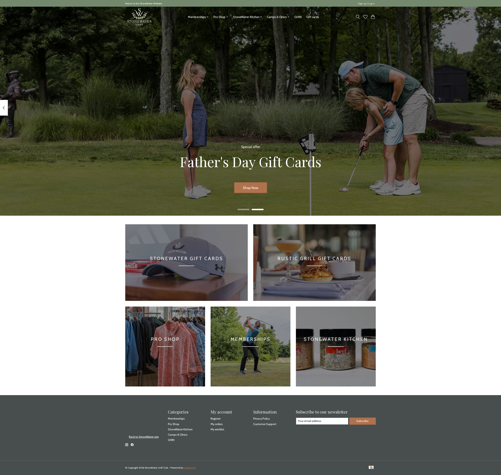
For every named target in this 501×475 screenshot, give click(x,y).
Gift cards (312, 17)
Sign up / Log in (366, 3)
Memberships (250, 339)
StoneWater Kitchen (336, 339)
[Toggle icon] (358, 16)
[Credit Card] (371, 468)
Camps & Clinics (177, 434)
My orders (217, 424)
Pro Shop (165, 339)
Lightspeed (190, 467)
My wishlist (217, 429)
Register (216, 418)
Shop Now (250, 188)
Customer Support (264, 424)
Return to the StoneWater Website (143, 3)
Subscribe (362, 421)
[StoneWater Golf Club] (139, 17)
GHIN (298, 17)
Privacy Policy (261, 418)
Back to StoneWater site (144, 437)
